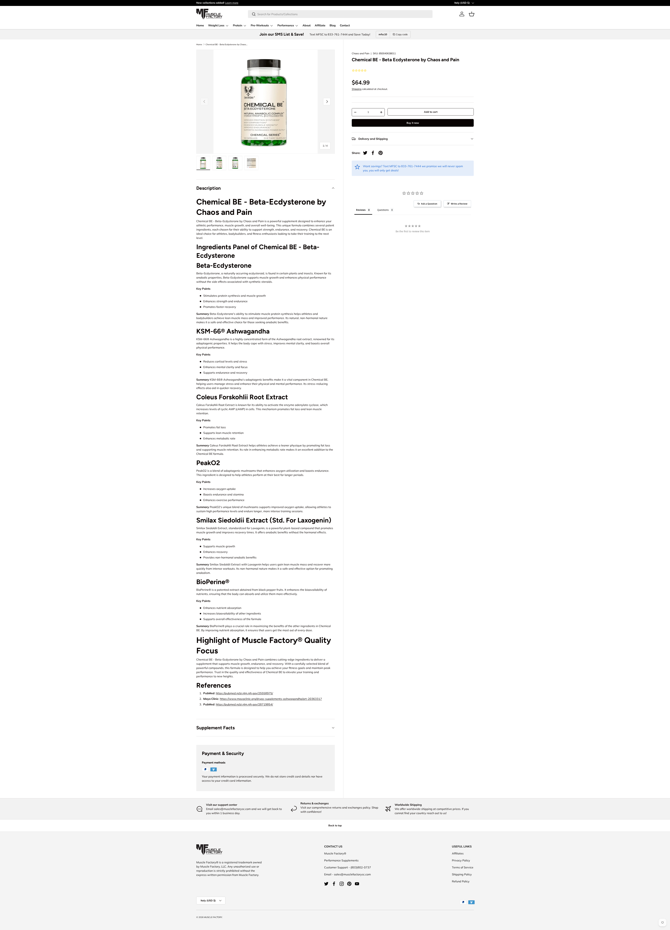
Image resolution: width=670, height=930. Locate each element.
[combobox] (340, 14)
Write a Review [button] (459, 203)
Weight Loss (216, 25)
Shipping (356, 89)
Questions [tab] (383, 210)
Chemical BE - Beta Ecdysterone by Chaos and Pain (226, 44)
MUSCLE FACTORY (213, 917)
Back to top (335, 825)
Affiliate (320, 25)
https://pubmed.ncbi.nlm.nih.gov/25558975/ (244, 693)
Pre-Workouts (260, 25)
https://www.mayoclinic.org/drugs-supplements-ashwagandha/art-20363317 (271, 699)
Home (200, 25)
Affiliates (458, 853)
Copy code (402, 34)
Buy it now (413, 122)
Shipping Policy (462, 874)
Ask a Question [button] (429, 203)
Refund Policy (461, 881)
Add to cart (430, 111)
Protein (237, 25)
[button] (471, 14)
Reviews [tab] (361, 210)
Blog (333, 25)
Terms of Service (462, 867)
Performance (285, 25)
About (307, 25)
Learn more (231, 2)
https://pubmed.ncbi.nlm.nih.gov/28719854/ (244, 704)
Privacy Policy (461, 860)
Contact (345, 25)
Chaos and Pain (360, 53)
